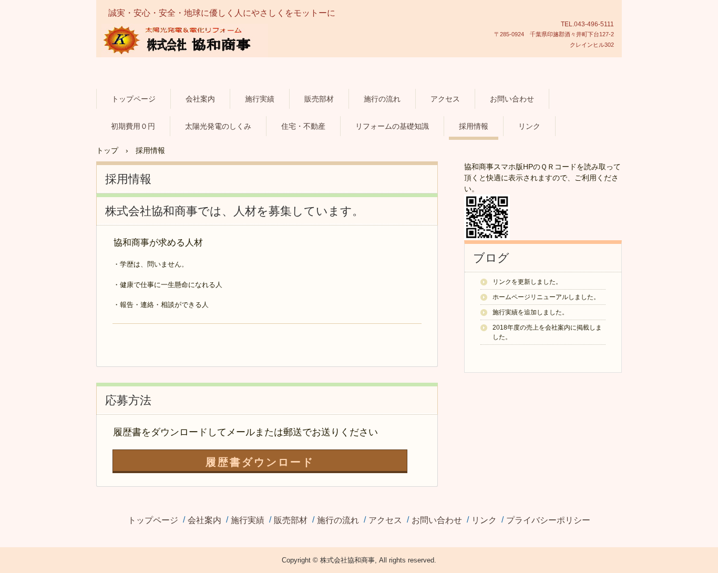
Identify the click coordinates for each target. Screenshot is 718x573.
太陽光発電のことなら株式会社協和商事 (203, 72)
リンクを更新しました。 (527, 281)
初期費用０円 (133, 126)
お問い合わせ (512, 99)
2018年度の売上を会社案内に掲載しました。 (547, 332)
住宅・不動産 (303, 126)
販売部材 (319, 99)
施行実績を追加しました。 (530, 312)
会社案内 (200, 99)
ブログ (491, 257)
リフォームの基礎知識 (392, 126)
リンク (529, 126)
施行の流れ (382, 99)
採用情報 (473, 126)
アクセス (445, 99)
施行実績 (259, 99)
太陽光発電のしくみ (218, 126)
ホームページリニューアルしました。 (546, 297)
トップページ (133, 99)
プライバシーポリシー (548, 520)
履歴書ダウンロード (260, 462)
